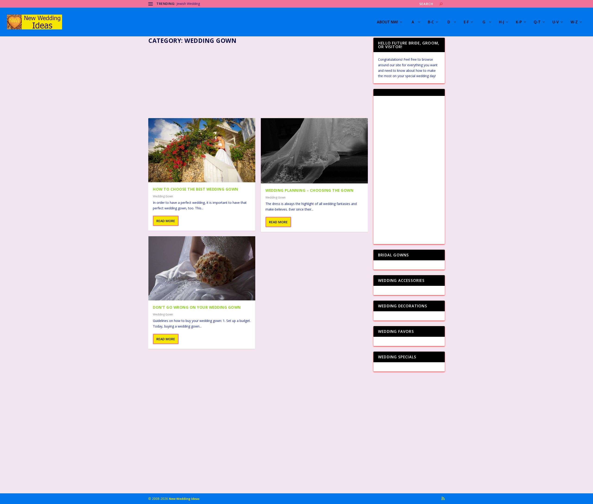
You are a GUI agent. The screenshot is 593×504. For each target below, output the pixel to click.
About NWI (387, 22)
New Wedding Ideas (184, 499)
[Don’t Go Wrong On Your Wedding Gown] (201, 268)
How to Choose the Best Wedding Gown (195, 189)
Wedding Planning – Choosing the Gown (309, 190)
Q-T (537, 22)
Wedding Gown (163, 196)
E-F (466, 22)
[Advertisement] (258, 79)
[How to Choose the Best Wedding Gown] (201, 150)
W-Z (574, 22)
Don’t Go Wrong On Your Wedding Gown (197, 307)
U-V (555, 22)
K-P (519, 22)
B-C (431, 22)
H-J (501, 22)
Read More (165, 221)
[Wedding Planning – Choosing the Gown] (314, 150)
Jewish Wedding (188, 3)
